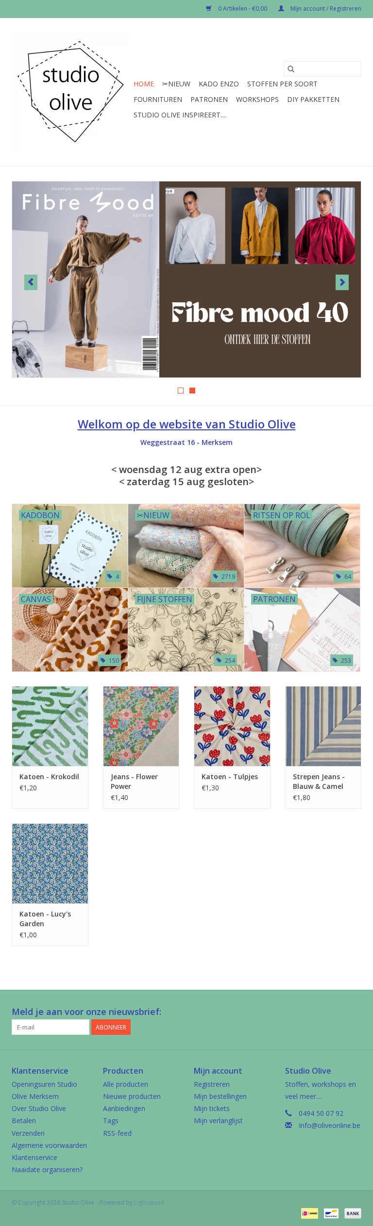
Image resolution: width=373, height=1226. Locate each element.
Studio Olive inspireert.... (180, 114)
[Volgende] (342, 282)
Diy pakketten (313, 99)
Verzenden (28, 1133)
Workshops (257, 99)
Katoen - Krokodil (49, 776)
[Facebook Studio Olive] (318, 1012)
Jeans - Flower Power (134, 781)
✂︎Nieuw (176, 83)
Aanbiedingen (124, 1108)
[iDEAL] (308, 1213)
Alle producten (125, 1084)
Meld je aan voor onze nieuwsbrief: (86, 1012)
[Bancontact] (330, 1213)
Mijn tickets (212, 1108)
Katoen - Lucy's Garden (45, 918)
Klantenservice (34, 1157)
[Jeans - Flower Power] (141, 726)
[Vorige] (30, 282)
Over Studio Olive (39, 1108)
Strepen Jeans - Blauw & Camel (319, 781)
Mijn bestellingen (220, 1096)
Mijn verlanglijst (218, 1120)
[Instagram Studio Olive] (353, 1012)
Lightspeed (149, 1202)
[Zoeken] (291, 69)
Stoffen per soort (282, 83)
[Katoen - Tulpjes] (232, 726)
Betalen (24, 1120)
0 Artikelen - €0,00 (243, 8)
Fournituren (158, 99)
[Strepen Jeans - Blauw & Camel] (323, 726)
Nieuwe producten (132, 1096)
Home (144, 83)
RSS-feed (117, 1133)
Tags (111, 1120)
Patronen (209, 99)
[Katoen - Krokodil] (50, 726)
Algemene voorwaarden (49, 1145)
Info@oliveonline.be (329, 1125)
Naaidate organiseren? (47, 1169)
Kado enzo (219, 83)
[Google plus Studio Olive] (336, 1012)
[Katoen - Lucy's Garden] (50, 863)
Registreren (212, 1084)
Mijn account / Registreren (325, 8)
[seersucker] (186, 279)
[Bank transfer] (351, 1213)
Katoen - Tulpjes (230, 776)
